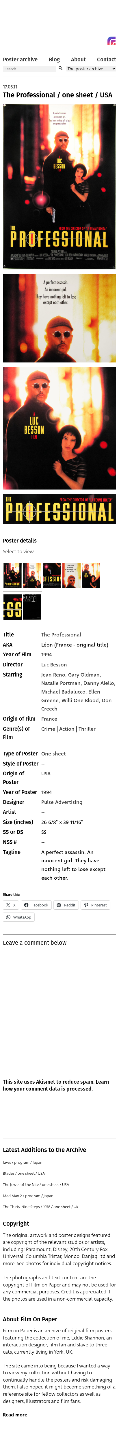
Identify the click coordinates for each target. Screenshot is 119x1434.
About (78, 59)
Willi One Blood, (82, 700)
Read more (15, 1414)
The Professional (61, 634)
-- (43, 812)
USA (46, 773)
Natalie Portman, (62, 683)
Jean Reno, (54, 675)
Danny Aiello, (99, 683)
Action (67, 729)
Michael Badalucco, (64, 692)
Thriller (87, 729)
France (49, 719)
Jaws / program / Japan (22, 1162)
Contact (106, 59)
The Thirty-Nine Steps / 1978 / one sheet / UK (41, 1207)
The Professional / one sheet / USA (57, 95)
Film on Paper (16, 24)
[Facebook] (101, 41)
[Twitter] (91, 41)
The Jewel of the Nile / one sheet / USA (36, 1184)
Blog (54, 59)
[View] (12, 575)
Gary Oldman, (84, 675)
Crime (48, 729)
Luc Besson (54, 664)
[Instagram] (111, 41)
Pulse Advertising (62, 802)
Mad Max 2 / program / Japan (28, 1196)
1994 (46, 654)
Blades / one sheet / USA (24, 1173)
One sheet (53, 753)
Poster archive (20, 59)
